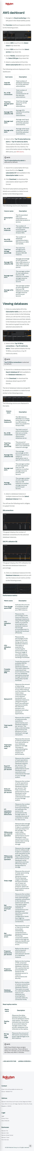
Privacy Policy (5, 1118)
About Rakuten (5, 1120)
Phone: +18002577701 (7, 1091)
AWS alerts (20, 152)
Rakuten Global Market (7, 1135)
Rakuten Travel (5, 1137)
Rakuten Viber (5, 1133)
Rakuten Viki (5, 1130)
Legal (3, 1116)
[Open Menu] (30, 1146)
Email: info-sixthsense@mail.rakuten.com (12, 1089)
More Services (5, 1139)
